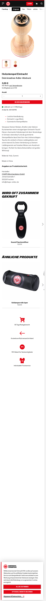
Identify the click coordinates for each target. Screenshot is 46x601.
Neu (23, 9)
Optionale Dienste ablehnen (22, 592)
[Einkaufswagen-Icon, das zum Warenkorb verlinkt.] (37, 4)
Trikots (29, 9)
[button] (41, 3)
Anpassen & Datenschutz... (13, 596)
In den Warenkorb (22, 102)
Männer (42, 9)
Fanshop (5, 9)
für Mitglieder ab (9, 88)
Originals (16, 9)
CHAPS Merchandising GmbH (13, 174)
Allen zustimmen (22, 587)
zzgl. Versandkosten (15, 85)
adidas (35, 9)
